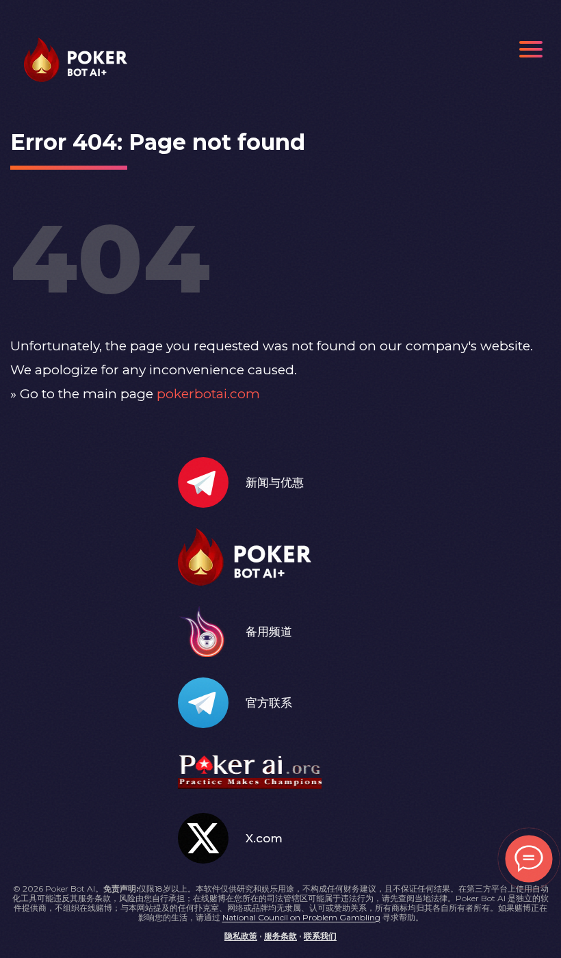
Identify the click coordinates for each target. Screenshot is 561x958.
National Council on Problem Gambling (301, 917)
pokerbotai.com (208, 394)
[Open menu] (531, 49)
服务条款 (280, 936)
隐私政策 (240, 936)
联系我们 (320, 936)
